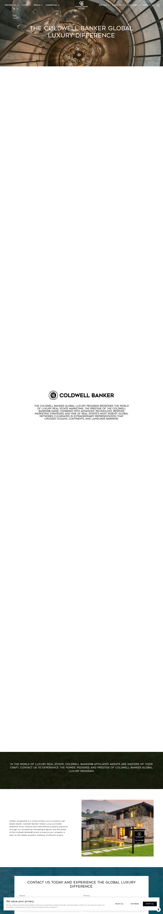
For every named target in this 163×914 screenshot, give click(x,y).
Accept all (150, 904)
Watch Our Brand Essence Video (81, 427)
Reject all (119, 904)
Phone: (86, 896)
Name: (22, 896)
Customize (135, 904)
